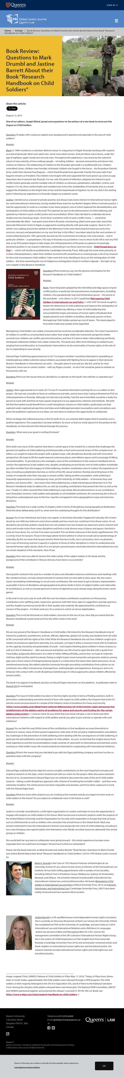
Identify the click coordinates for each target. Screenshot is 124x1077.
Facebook (49, 1027)
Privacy (9, 1042)
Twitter (53, 1027)
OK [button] (104, 1066)
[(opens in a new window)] (16, 5)
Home (8, 30)
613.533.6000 (66, 1016)
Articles (19, 30)
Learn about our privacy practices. (27, 1067)
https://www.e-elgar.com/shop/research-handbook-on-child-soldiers (41, 994)
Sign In (111, 5)
